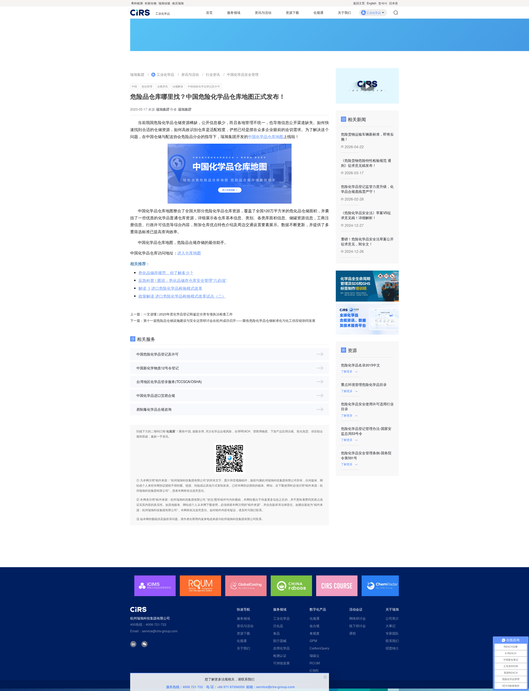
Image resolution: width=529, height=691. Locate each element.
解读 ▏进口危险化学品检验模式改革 (170, 288)
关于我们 (344, 12)
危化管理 (147, 86)
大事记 (391, 625)
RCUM (315, 663)
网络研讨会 (357, 618)
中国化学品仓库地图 (265, 136)
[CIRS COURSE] (291, 585)
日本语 (393, 3)
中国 (134, 86)
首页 (209, 12)
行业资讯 (213, 74)
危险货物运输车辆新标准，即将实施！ (367, 137)
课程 (352, 633)
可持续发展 (281, 663)
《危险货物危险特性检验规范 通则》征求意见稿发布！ (366, 163)
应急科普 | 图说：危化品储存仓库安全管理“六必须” (182, 280)
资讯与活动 (263, 12)
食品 (276, 633)
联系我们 (392, 640)
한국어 (382, 3)
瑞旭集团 (137, 74)
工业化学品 (165, 74)
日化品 (278, 625)
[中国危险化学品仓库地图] (229, 174)
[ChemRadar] (336, 585)
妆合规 (314, 625)
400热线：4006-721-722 (148, 624)
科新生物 (150, 3)
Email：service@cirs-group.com (154, 631)
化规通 (318, 12)
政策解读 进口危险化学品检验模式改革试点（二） (182, 296)
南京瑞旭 (178, 3)
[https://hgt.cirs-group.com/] (367, 319)
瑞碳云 (314, 655)
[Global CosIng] (200, 585)
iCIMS (314, 670)
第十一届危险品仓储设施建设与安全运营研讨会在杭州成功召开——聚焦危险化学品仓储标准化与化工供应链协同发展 (229, 320)
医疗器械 (279, 640)
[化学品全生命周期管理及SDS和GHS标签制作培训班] (367, 286)
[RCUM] (155, 585)
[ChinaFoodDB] (246, 585)
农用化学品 (281, 648)
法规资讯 (162, 86)
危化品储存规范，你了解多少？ (165, 272)
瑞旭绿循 (164, 3)
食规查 (314, 633)
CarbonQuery (319, 648)
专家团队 (392, 633)
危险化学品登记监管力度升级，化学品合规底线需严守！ (367, 189)
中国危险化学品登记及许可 (204, 86)
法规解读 (177, 86)
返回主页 (359, 3)
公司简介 (392, 618)
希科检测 (137, 3)
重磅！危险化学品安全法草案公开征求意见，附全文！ (367, 241)
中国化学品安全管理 (243, 74)
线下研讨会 (357, 625)
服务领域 (233, 12)
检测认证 (279, 655)
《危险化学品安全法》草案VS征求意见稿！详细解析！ (366, 215)
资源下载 (292, 12)
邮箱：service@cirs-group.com (270, 687)
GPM (313, 640)
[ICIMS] (382, 585)
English (371, 3)
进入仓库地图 (189, 252)
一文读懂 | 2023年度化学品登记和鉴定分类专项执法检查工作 (188, 314)
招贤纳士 (392, 648)
